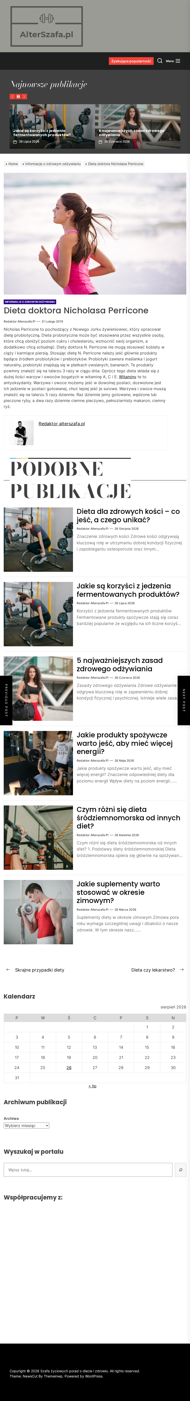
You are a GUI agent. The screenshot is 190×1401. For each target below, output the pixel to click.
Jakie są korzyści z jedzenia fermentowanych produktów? (128, 590)
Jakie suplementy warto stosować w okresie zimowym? (118, 892)
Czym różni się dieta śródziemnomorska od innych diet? (128, 818)
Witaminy (127, 376)
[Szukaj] (180, 1170)
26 (69, 1067)
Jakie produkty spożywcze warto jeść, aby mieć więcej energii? (134, 132)
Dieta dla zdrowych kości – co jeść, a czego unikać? (128, 516)
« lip (92, 1085)
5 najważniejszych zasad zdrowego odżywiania (46, 132)
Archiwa (11, 1118)
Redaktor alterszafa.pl (19, 321)
